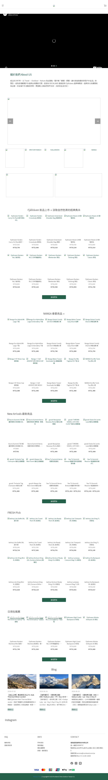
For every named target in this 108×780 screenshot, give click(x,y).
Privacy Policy (37, 776)
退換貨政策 (8, 745)
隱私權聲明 (41, 748)
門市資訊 (40, 743)
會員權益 (40, 745)
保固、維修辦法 (42, 750)
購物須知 (7, 743)
